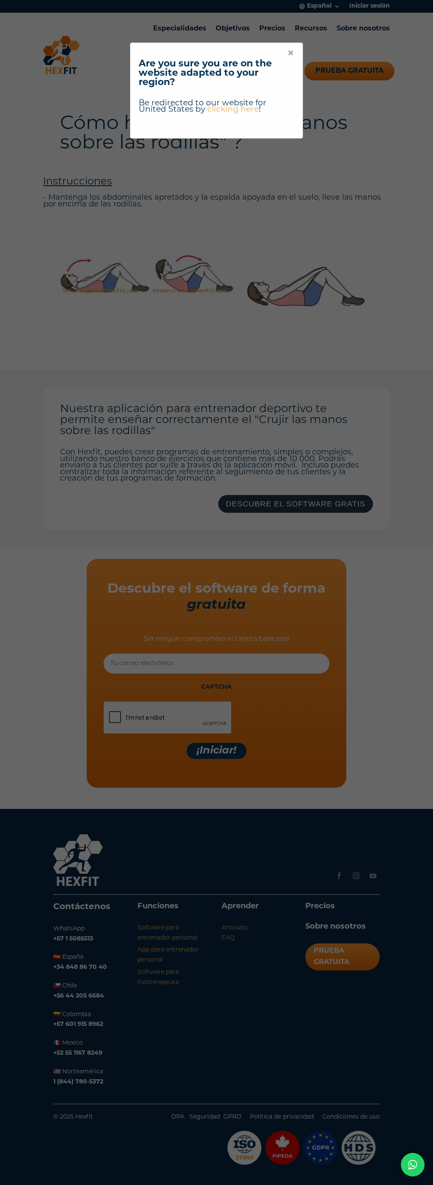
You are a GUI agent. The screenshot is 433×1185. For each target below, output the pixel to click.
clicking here (233, 110)
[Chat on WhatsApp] (413, 1165)
